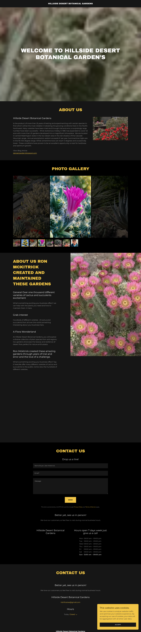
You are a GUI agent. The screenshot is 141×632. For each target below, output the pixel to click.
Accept (118, 624)
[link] (70, 4)
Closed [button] (72, 614)
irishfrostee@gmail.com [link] (70, 602)
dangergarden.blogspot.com (25, 153)
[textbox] (70, 465)
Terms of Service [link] (91, 507)
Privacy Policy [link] (78, 507)
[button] (76, 614)
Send (70, 500)
